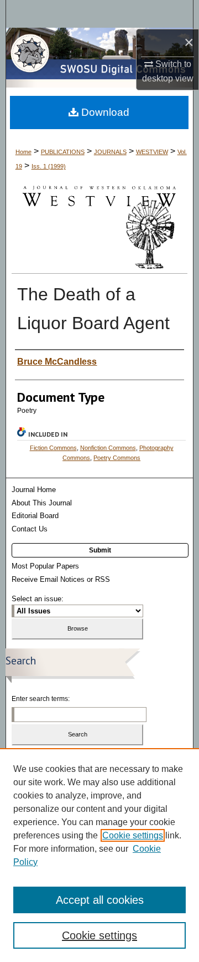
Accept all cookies (100, 900)
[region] (99, 855)
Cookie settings (132, 835)
